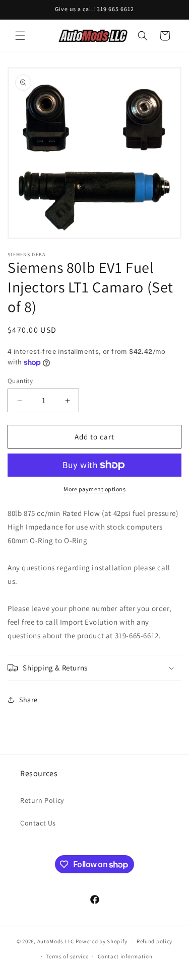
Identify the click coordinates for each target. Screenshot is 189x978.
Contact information (125, 956)
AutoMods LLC (55, 940)
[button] (20, 36)
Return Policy (42, 800)
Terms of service (67, 956)
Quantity (20, 381)
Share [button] (28, 699)
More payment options (94, 489)
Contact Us (38, 822)
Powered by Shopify (102, 940)
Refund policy (154, 941)
